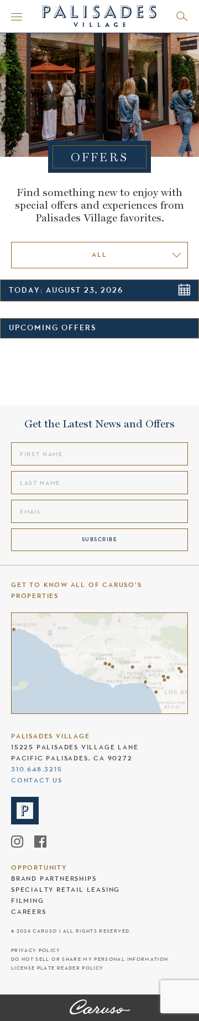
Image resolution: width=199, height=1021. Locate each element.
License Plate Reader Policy (57, 968)
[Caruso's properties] (99, 663)
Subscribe (100, 539)
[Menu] (16, 16)
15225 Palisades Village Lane (74, 747)
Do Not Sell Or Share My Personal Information (89, 959)
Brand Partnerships (53, 878)
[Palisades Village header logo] (99, 14)
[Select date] (184, 289)
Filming (27, 900)
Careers (28, 911)
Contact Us (36, 780)
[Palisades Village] (100, 1007)
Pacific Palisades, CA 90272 (72, 758)
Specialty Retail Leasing (65, 889)
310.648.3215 (36, 769)
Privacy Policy (35, 951)
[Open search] (182, 16)
